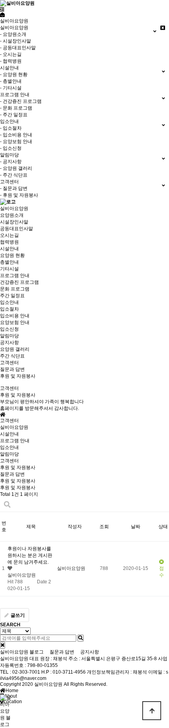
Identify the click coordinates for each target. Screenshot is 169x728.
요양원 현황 (12, 255)
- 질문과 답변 (14, 188)
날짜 (135, 526)
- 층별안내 (11, 81)
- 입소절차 (11, 128)
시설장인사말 (14, 222)
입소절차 (9, 309)
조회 (104, 526)
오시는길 (9, 235)
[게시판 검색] (7, 505)
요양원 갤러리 (14, 349)
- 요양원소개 (13, 34)
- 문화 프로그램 (16, 108)
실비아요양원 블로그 (22, 652)
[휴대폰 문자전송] (2, 15)
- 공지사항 (11, 161)
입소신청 (9, 329)
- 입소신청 (11, 148)
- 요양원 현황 (14, 74)
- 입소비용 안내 (16, 135)
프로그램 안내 (14, 275)
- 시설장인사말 (15, 41)
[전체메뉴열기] (2, 9)
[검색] (80, 638)
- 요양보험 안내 (16, 141)
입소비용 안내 (14, 315)
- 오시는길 (11, 54)
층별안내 (9, 262)
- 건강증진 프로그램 (21, 101)
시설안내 (9, 248)
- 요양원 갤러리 (16, 168)
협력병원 (9, 242)
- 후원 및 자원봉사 (19, 195)
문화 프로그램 (14, 289)
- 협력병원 (11, 61)
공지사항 (9, 342)
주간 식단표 (12, 356)
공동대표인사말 (16, 228)
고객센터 (9, 362)
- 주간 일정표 (14, 114)
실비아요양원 (14, 208)
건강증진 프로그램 (19, 282)
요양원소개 (12, 215)
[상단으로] (151, 710)
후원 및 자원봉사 (17, 376)
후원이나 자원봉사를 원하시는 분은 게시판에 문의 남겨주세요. (29, 555)
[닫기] (2, 645)
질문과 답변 (12, 369)
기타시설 (9, 269)
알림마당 (9, 336)
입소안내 (9, 302)
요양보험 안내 (14, 322)
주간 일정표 (12, 295)
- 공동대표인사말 (18, 47)
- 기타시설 (11, 88)
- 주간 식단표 (14, 175)
